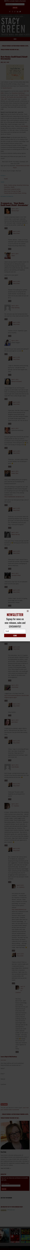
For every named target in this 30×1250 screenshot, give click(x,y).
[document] (15, 625)
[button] (27, 611)
